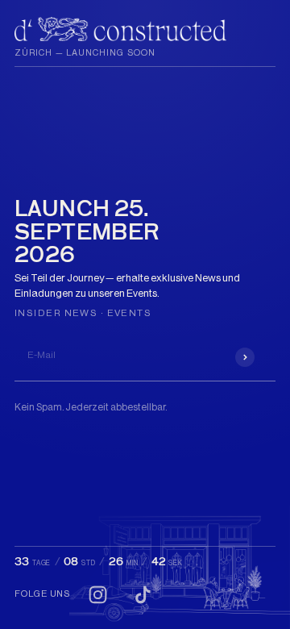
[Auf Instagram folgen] (97, 594)
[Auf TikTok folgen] (142, 594)
